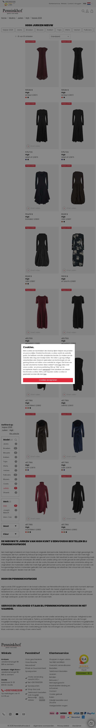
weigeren (46, 369)
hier (59, 365)
